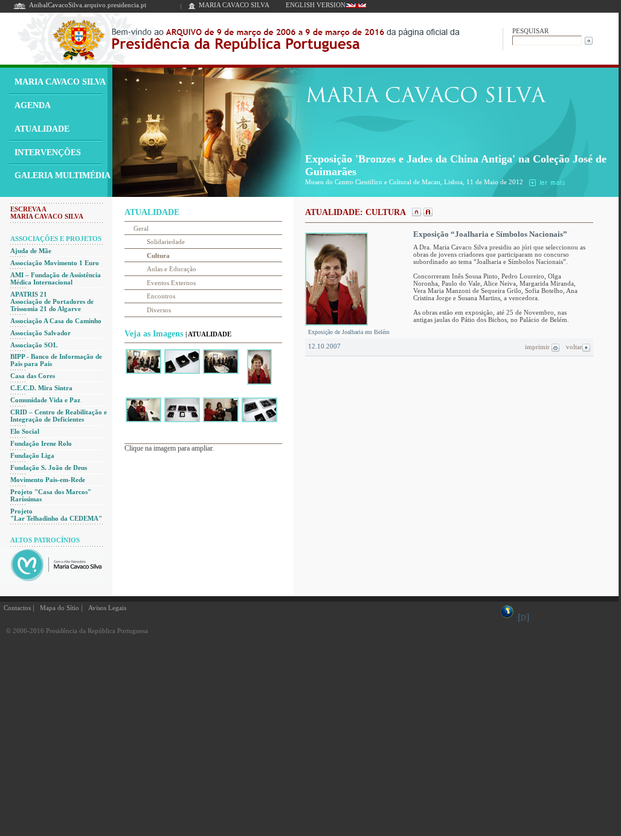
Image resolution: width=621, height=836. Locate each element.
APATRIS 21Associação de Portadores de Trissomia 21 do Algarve (52, 301)
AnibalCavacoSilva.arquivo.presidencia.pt (87, 4)
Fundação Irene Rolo (41, 443)
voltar (574, 346)
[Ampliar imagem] (143, 373)
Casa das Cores (32, 375)
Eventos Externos (171, 282)
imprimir (538, 346)
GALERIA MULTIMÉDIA (62, 175)
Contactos (17, 607)
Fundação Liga (32, 455)
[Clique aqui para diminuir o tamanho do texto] (415, 213)
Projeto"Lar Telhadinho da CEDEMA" (56, 514)
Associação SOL (33, 345)
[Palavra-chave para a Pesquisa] (547, 39)
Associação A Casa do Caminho (55, 320)
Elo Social (24, 431)
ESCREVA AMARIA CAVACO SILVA (46, 212)
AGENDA (32, 105)
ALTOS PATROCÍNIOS (45, 540)
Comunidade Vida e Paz (45, 400)
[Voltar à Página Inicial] (192, 8)
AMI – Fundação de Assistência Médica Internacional (55, 278)
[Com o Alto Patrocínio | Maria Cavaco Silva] (51, 581)
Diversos (159, 310)
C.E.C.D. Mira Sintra (41, 387)
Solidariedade (166, 241)
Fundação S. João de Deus (48, 467)
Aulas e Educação (171, 268)
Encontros (161, 296)
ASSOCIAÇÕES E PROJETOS (55, 238)
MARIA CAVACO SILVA (234, 4)
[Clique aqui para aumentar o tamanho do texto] (427, 213)
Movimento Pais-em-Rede (47, 479)
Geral (141, 228)
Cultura (158, 255)
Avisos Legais (107, 607)
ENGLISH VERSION (316, 4)
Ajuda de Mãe (30, 250)
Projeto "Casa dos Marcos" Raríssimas (50, 495)
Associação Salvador (40, 332)
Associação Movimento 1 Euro (54, 262)
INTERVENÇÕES (47, 152)
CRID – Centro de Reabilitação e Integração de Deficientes (58, 415)
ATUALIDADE (41, 128)
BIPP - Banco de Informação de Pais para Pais (56, 360)
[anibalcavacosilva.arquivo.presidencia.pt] (19, 8)
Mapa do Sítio (59, 607)
